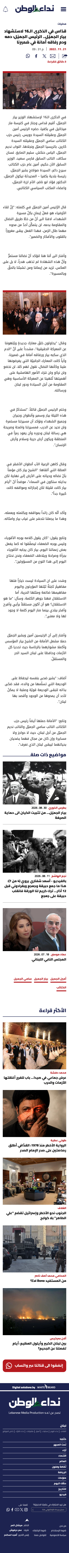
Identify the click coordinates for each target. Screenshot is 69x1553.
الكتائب (61, 988)
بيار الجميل (41, 979)
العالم (62, 1461)
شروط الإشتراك (39, 1530)
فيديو (62, 1494)
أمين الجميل (58, 979)
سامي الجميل (23, 979)
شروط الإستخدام (58, 1530)
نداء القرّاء (20, 1431)
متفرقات (29, 1431)
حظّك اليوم (60, 1483)
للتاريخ (62, 1489)
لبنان (63, 1426)
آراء (64, 1450)
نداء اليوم (54, 1431)
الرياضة (62, 1472)
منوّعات (62, 1478)
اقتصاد (62, 1456)
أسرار (38, 1431)
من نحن (62, 1526)
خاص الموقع (8, 1431)
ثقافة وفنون (59, 1467)
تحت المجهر (60, 1445)
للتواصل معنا (40, 1535)
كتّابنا (63, 1439)
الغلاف (63, 1431)
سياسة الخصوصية (58, 1535)
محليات (62, 24)
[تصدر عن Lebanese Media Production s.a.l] (34, 1402)
